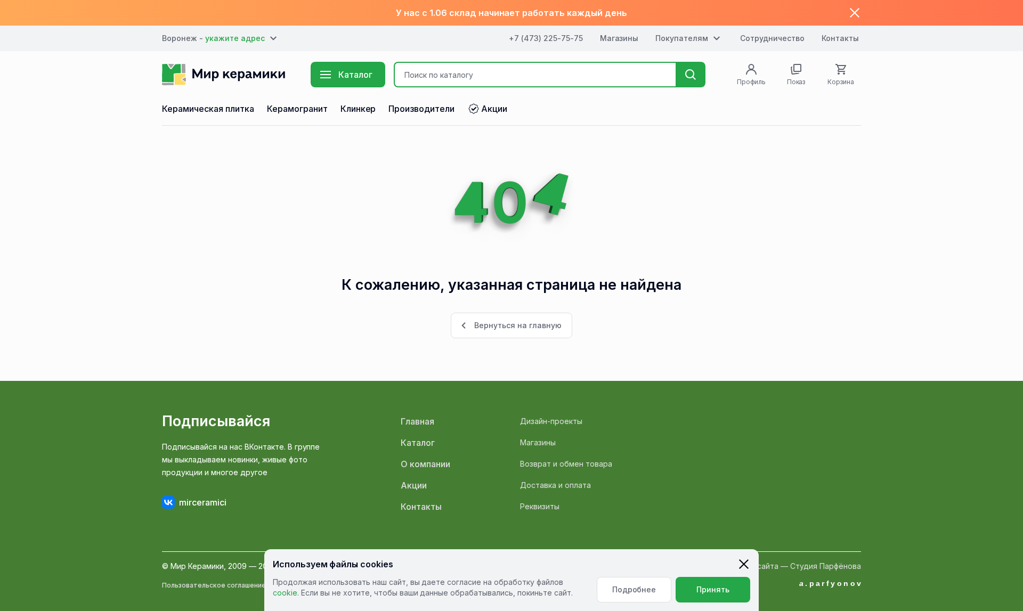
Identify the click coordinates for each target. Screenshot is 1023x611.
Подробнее (634, 589)
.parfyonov (831, 583)
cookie (285, 592)
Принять (712, 589)
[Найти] (690, 74)
